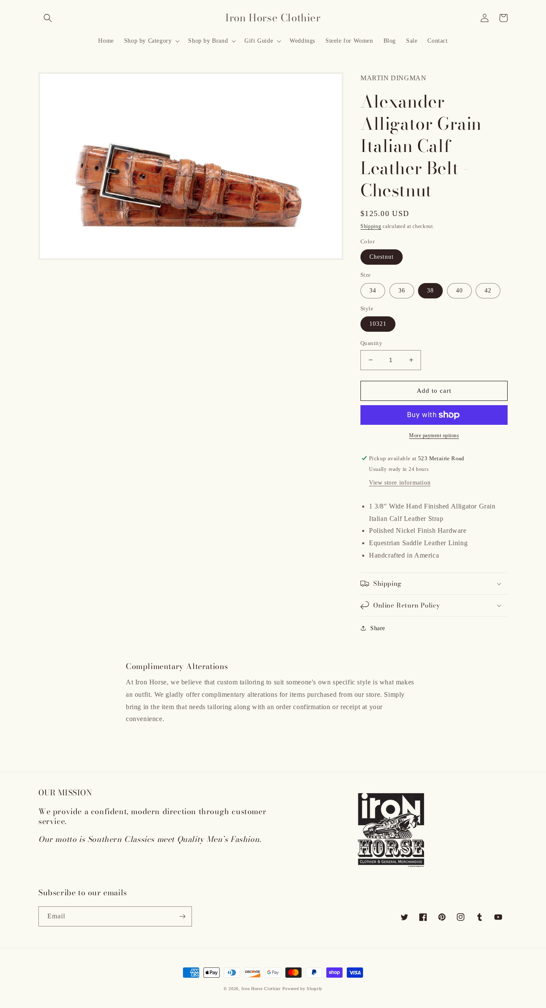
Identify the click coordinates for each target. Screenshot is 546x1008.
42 (488, 290)
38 (430, 290)
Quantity (371, 343)
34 (372, 290)
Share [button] (377, 628)
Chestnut (381, 257)
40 (459, 290)
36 (401, 290)
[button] (47, 18)
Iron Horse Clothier (260, 988)
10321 (377, 324)
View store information (399, 482)
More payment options (434, 435)
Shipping (370, 226)
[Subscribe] (182, 916)
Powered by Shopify (302, 988)
